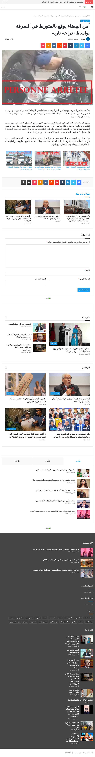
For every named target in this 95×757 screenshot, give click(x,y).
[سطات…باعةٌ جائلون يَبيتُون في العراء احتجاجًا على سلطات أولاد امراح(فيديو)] (39, 348)
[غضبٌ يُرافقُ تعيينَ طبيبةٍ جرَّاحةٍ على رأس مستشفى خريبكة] (39, 337)
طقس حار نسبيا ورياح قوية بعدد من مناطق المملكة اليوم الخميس (62, 2)
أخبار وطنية (68, 618)
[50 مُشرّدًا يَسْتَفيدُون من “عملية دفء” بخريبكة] (87, 725)
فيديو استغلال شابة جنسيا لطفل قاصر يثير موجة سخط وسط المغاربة (52, 511)
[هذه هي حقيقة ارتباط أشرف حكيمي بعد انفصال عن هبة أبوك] (83, 493)
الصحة (44, 618)
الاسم (87, 270)
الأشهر (78, 461)
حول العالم (89, 622)
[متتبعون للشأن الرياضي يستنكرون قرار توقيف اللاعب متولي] (83, 473)
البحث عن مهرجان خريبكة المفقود (20, 324)
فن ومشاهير (54, 622)
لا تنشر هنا (33, 622)
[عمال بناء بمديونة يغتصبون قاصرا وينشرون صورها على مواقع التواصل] (87, 573)
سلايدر (74, 622)
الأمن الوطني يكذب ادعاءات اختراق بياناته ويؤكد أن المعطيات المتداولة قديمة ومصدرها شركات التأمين (78, 218)
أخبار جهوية (78, 618)
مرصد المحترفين (15, 622)
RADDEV (68, 753)
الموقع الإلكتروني (40, 279)
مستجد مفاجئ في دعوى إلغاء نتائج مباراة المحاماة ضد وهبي (55, 501)
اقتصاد (60, 618)
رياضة (80, 622)
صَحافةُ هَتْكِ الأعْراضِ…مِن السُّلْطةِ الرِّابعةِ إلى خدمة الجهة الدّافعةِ (72, 737)
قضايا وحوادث (76, 16)
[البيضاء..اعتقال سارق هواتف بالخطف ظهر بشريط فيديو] (19, 158)
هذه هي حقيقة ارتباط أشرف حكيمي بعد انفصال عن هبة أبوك (55, 490)
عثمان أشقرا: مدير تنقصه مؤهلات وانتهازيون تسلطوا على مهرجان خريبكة (71, 350)
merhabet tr (88, 618)
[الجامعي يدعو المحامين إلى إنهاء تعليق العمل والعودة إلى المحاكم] (47, 207)
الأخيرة (47, 461)
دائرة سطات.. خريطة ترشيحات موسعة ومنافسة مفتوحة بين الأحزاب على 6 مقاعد (72, 435)
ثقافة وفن (20, 618)
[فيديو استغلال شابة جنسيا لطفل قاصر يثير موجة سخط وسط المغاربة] (83, 514)
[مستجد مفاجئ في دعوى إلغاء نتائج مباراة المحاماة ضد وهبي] (83, 504)
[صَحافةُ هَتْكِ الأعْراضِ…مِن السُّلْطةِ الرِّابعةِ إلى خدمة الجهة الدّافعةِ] (87, 737)
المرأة (38, 618)
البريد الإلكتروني (84, 279)
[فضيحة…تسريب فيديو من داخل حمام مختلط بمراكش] (87, 563)
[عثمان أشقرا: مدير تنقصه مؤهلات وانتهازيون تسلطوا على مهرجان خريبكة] (87, 639)
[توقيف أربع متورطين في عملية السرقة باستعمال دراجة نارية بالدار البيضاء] (48, 158)
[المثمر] (48, 298)
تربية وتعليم (29, 618)
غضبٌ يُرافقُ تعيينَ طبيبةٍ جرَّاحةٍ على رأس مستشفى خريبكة (19, 335)
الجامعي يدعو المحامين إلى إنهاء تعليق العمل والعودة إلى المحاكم (47, 217)
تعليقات (17, 461)
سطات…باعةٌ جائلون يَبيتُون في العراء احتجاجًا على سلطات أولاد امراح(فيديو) (19, 347)
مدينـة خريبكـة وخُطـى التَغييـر (74, 691)
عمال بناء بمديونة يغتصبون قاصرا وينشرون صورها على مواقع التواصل (56, 570)
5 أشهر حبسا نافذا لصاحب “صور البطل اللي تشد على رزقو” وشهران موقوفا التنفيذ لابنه (18, 218)
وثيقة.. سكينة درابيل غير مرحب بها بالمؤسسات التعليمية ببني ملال (53, 480)
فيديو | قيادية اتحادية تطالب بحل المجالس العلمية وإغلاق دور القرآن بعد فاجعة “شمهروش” (72, 711)
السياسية (52, 618)
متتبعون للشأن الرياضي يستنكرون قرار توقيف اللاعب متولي (55, 470)
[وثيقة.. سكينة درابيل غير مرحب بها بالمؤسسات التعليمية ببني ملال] (83, 483)
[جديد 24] (82, 7)
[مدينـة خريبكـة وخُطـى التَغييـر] (87, 693)
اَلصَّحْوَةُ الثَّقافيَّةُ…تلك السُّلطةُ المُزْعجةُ (80, 700)
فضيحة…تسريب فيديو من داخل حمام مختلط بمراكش (61, 560)
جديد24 (12, 618)
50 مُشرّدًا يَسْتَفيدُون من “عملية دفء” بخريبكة (72, 725)
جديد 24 (83, 39)
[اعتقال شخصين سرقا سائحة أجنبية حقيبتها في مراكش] (76, 158)
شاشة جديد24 (65, 622)
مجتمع (25, 622)
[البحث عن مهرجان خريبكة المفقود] (39, 327)
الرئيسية (85, 16)
